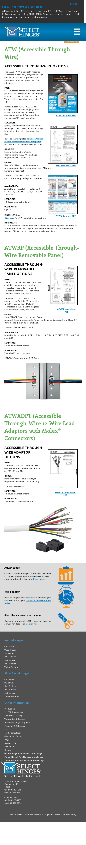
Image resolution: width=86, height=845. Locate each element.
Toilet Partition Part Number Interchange (24, 760)
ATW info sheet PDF (66, 215)
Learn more (54, 16)
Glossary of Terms (13, 736)
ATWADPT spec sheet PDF (65, 493)
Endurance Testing (13, 715)
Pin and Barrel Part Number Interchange (23, 756)
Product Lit (9, 708)
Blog (6, 739)
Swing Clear (9, 653)
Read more (38, 579)
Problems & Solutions (14, 726)
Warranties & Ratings (14, 719)
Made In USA (10, 743)
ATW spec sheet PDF (66, 165)
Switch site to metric (72, 42)
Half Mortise (10, 663)
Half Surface (10, 656)
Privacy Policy (69, 814)
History (7, 750)
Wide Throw (10, 649)
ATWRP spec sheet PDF (66, 310)
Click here (9, 217)
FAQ (6, 729)
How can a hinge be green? (17, 722)
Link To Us (9, 746)
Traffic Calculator (12, 732)
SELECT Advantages (13, 712)
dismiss (73, 3)
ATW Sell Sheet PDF (66, 115)
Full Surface (9, 660)
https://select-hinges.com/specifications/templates (23, 140)
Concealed (9, 646)
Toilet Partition (11, 667)
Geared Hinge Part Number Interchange (23, 753)
